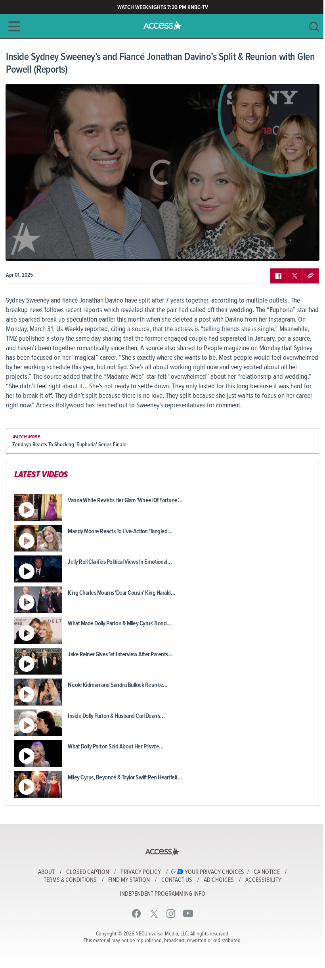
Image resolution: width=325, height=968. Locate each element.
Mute (34, 248)
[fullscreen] (303, 248)
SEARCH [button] (314, 27)
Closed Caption (87, 872)
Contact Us (176, 880)
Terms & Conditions (70, 880)
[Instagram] (171, 913)
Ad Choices (219, 880)
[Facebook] (136, 913)
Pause (21, 248)
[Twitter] (154, 913)
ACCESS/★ (162, 26)
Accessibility (263, 880)
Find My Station (129, 880)
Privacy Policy (140, 872)
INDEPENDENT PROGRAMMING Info (162, 894)
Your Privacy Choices (214, 872)
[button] (12, 26)
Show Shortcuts (279, 248)
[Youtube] (188, 913)
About (46, 872)
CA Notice (267, 872)
